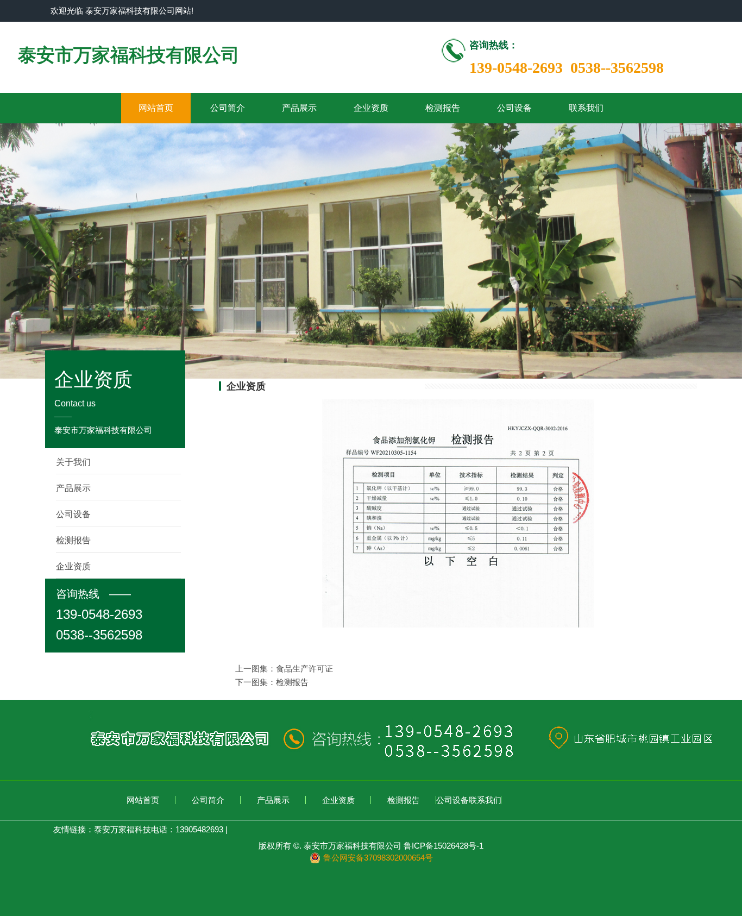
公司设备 (514, 107)
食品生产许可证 (304, 668)
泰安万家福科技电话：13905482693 (158, 829)
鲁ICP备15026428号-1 (443, 845)
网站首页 (156, 107)
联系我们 (586, 107)
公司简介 (227, 107)
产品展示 (299, 107)
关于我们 (73, 462)
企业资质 (371, 107)
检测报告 (442, 107)
